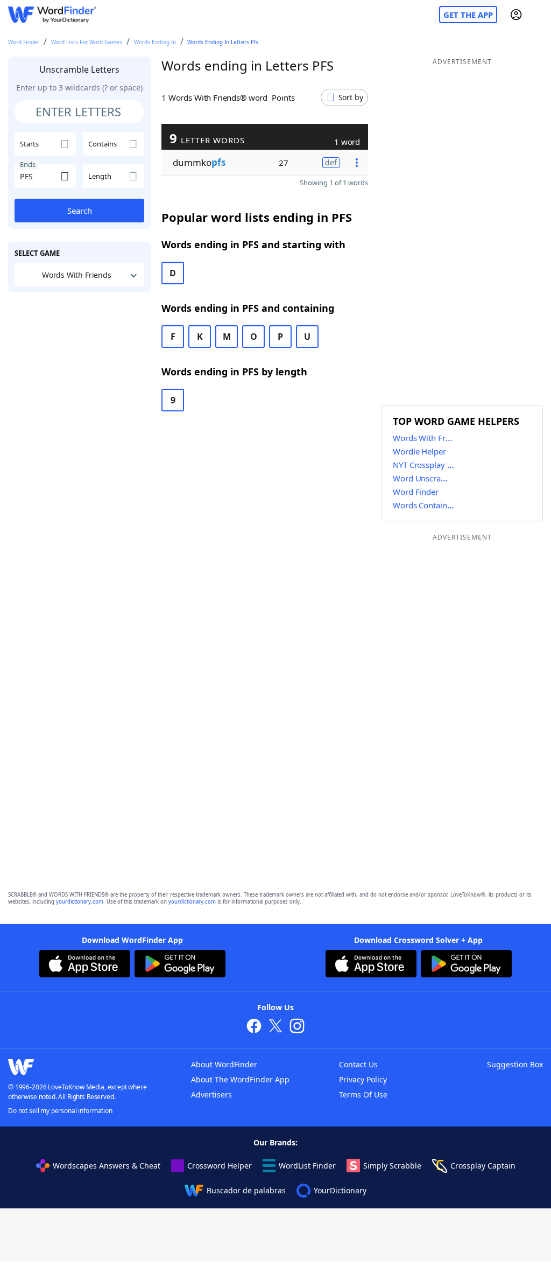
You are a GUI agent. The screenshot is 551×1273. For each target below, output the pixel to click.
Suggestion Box (515, 1064)
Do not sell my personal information (60, 1110)
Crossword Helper (219, 1165)
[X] (275, 1027)
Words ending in (155, 42)
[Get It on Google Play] (180, 965)
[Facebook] (254, 1027)
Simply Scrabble (392, 1165)
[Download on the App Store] (84, 965)
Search (79, 210)
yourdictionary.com (79, 901)
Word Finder (23, 42)
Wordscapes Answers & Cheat (106, 1165)
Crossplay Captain (482, 1165)
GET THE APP (468, 14)
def (331, 162)
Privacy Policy (363, 1079)
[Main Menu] (538, 14)
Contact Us (358, 1064)
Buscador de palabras (246, 1190)
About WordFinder (224, 1064)
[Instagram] (297, 1027)
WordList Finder (307, 1165)
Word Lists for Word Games (86, 42)
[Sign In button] (516, 14)
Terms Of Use (363, 1094)
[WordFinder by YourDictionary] (52, 14)
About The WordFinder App (240, 1079)
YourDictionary (340, 1190)
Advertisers (211, 1094)
